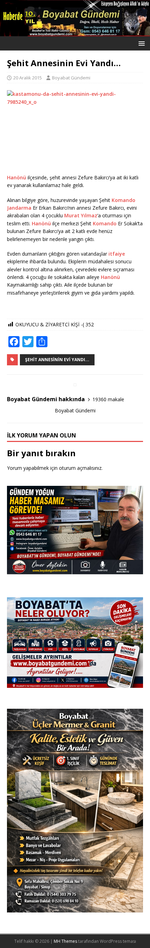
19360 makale (108, 399)
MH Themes (65, 941)
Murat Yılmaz (80, 215)
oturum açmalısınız (80, 468)
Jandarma (19, 207)
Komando (123, 200)
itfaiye (116, 253)
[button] (140, 43)
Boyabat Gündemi (71, 78)
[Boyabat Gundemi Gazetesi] (75, 32)
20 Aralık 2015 (27, 78)
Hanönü (16, 177)
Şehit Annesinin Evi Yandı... (57, 360)
